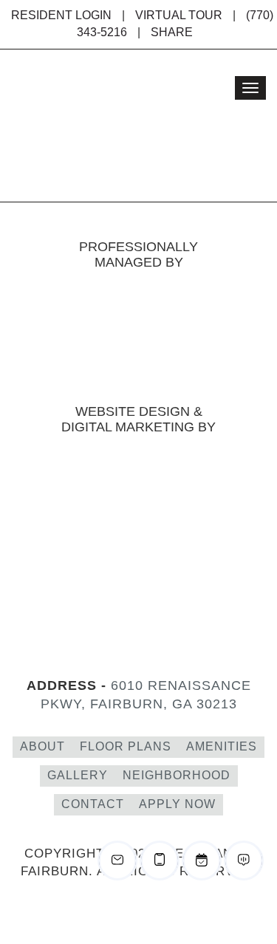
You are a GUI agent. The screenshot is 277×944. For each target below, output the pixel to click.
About (42, 746)
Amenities (221, 746)
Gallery (77, 775)
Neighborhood (176, 775)
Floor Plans (125, 746)
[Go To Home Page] (103, 126)
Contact (92, 804)
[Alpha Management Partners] (138, 343)
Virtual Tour (178, 15)
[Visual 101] (139, 465)
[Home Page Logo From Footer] (139, 589)
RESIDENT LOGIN (61, 15)
